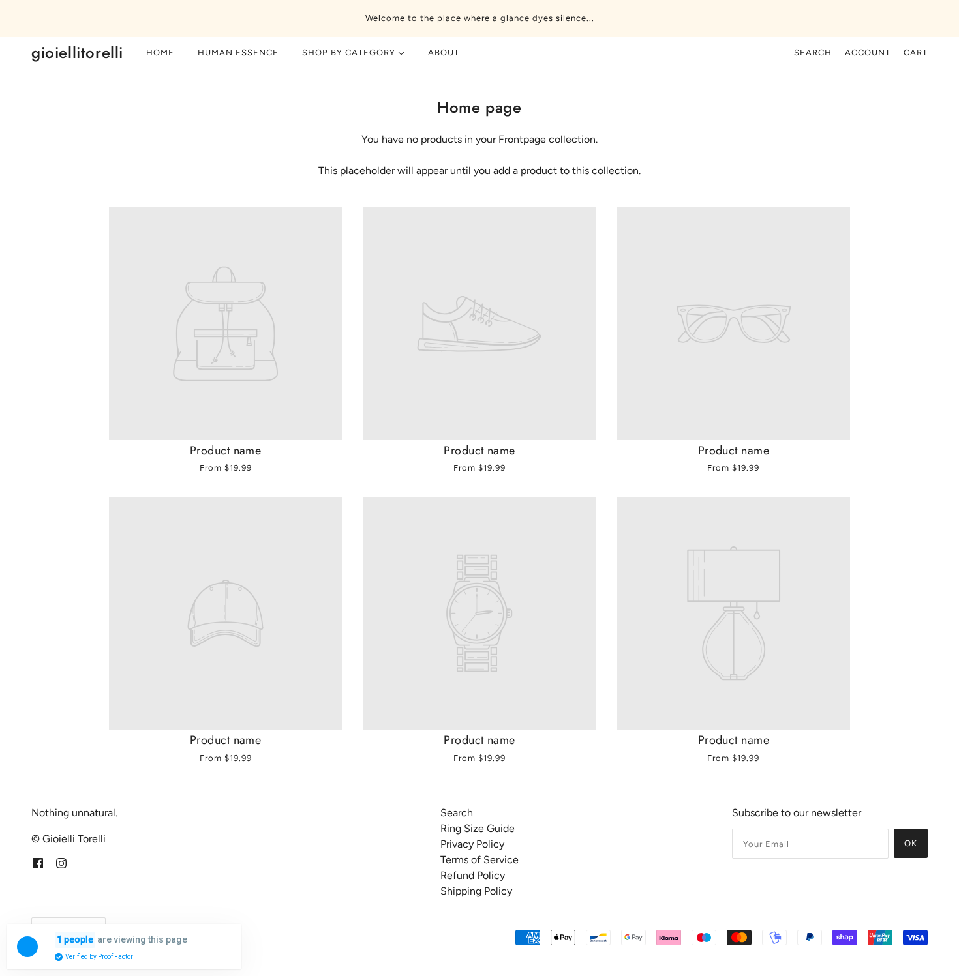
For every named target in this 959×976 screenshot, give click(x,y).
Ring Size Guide (477, 828)
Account (867, 52)
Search (813, 52)
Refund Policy (472, 875)
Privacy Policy (472, 844)
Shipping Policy (476, 891)
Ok (910, 843)
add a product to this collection (566, 170)
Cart (916, 52)
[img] (38, 863)
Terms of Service (479, 859)
